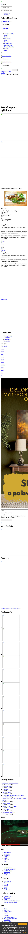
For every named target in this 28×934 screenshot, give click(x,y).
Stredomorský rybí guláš (8, 812)
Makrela (3, 365)
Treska (2, 362)
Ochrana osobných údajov (10, 918)
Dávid (3, 241)
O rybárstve (6, 854)
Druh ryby (3, 343)
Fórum (5, 887)
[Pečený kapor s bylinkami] (15, 205)
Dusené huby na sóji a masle (9, 806)
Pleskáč (2, 370)
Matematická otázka (6, 513)
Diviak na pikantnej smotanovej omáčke (10, 608)
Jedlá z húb (7, 341)
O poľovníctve (7, 852)
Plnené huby (5, 809)
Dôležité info (7, 873)
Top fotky (6, 913)
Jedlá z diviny (7, 339)
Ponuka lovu (7, 890)
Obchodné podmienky (9, 917)
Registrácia (7, 13)
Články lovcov (8, 43)
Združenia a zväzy (8, 33)
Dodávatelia (7, 38)
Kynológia (6, 859)
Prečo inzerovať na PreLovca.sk (12, 900)
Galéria (6, 36)
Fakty (5, 50)
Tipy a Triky (7, 855)
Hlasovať (3, 250)
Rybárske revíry (8, 870)
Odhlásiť (3, 73)
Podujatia (6, 857)
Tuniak (2, 359)
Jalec (2, 373)
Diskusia (6, 888)
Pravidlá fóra (7, 920)
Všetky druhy (4, 346)
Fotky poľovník (8, 911)
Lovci (5, 40)
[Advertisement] (14, 90)
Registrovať (3, 71)
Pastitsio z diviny (6, 792)
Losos (2, 357)
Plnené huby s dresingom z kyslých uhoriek (13, 795)
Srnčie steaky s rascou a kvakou (10, 783)
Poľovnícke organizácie (9, 869)
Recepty (6, 35)
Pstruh (2, 351)
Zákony (6, 41)
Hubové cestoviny (6, 803)
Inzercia (6, 48)
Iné (1, 375)
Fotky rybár (6, 910)
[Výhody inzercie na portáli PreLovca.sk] (1, 523)
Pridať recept (4, 299)
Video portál (7, 898)
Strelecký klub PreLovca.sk (10, 902)
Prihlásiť (6, 14)
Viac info (24, 932)
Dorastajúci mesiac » (6, 21)
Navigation (5, 28)
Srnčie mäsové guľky (7, 786)
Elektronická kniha (9, 46)
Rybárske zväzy (8, 867)
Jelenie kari (5, 789)
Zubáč (2, 354)
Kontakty (6, 915)
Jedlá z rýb (7, 337)
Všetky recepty (8, 336)
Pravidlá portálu (8, 921)
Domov (2, 74)
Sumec (2, 367)
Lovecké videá (8, 45)
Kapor (2, 349)
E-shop (5, 899)
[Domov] (1, 1)
